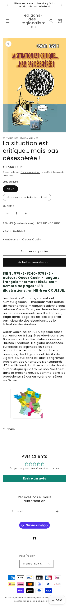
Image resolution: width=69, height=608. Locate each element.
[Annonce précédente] (7, 5)
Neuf (10, 189)
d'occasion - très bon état (27, 197)
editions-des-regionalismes (32, 597)
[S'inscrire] (57, 511)
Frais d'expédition (30, 172)
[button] (7, 21)
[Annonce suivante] (62, 5)
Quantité (8, 206)
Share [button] (11, 429)
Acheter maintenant (34, 262)
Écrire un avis (34, 478)
